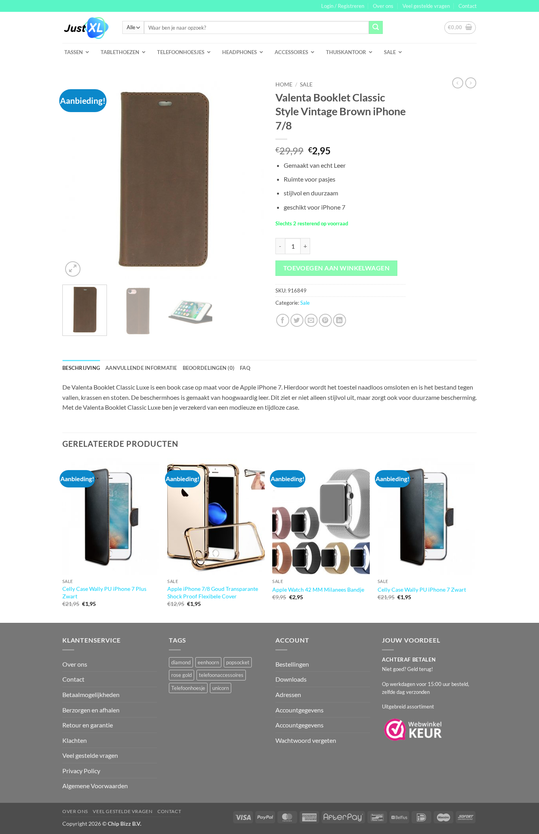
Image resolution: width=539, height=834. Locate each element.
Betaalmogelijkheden (91, 694)
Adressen (288, 694)
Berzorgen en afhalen (91, 710)
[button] (342, 6)
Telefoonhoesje (188, 688)
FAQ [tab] (245, 368)
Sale (306, 84)
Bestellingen (292, 664)
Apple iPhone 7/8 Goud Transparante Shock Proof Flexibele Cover (212, 592)
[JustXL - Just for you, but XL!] (86, 27)
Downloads (291, 679)
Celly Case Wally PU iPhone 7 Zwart (422, 589)
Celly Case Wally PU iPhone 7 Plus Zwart (104, 592)
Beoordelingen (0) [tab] (208, 368)
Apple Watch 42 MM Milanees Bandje (318, 589)
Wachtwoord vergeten (305, 740)
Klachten (74, 740)
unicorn (220, 688)
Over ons (383, 6)
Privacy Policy (81, 770)
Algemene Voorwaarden (95, 785)
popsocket (237, 662)
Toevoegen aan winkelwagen (336, 268)
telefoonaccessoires (221, 675)
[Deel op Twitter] (296, 320)
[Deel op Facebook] (282, 320)
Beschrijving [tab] (81, 368)
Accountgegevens (299, 710)
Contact (468, 6)
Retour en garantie (87, 725)
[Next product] (457, 82)
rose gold (181, 675)
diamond (181, 662)
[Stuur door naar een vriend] (311, 320)
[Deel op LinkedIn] (339, 320)
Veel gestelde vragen (426, 6)
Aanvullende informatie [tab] (141, 368)
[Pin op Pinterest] (325, 320)
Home (283, 84)
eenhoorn (208, 662)
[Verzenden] (375, 27)
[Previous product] (470, 82)
